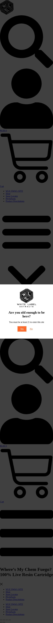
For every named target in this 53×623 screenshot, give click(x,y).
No (31, 329)
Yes (22, 329)
